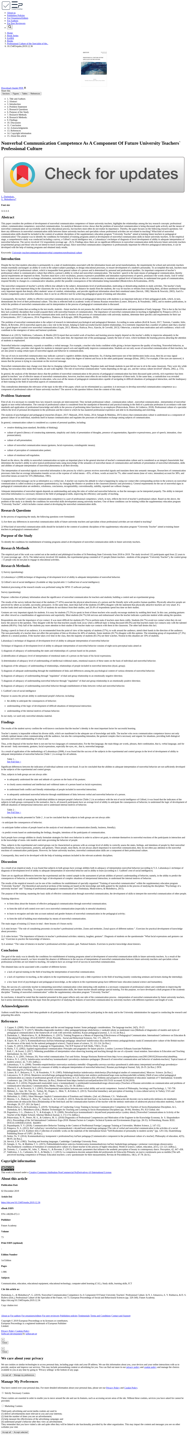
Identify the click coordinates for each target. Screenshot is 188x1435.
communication (36, 252)
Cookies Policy (22, 1331)
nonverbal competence (53, 252)
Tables (25, 94)
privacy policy (133, 1367)
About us (11, 12)
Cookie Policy (130, 1388)
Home (10, 33)
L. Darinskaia (7, 196)
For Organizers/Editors (17, 18)
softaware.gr (31, 1333)
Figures (16, 94)
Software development (12, 1333)
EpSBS (10, 38)
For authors (15, 1315)
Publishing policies (69, 1315)
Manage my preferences (24, 1375)
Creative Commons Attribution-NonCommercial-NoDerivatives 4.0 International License (70, 1172)
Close (4, 1343)
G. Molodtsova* (8, 199)
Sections (6, 94)
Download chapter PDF (12, 88)
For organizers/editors (31, 1315)
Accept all (6, 1375)
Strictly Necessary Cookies (17, 1393)
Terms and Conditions (100, 1315)
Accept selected (21, 1432)
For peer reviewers (50, 1315)
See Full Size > (14, 761)
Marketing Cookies (13, 1406)
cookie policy (150, 1367)
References (35, 94)
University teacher (20, 252)
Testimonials (84, 1315)
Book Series (12, 35)
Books (10, 41)
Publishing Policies (16, 15)
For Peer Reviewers (16, 23)
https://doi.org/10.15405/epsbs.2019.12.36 (20, 1202)
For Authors (12, 20)
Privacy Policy (8, 1331)
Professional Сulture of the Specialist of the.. (27, 43)
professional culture (73, 252)
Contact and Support (120, 1315)
